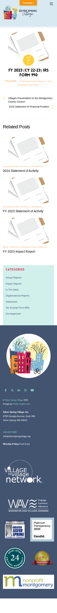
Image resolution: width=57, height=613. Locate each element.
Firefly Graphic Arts (21, 404)
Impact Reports (11, 247)
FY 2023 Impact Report (19, 251)
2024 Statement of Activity (21, 171)
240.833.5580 (10, 432)
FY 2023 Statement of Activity (23, 211)
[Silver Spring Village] (20, 21)
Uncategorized (13, 313)
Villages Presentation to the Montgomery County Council (30, 100)
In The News (12, 289)
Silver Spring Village (14, 400)
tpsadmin (11, 81)
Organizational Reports (33, 81)
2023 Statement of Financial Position (29, 106)
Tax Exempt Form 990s (18, 307)
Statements (37, 166)
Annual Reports (14, 277)
